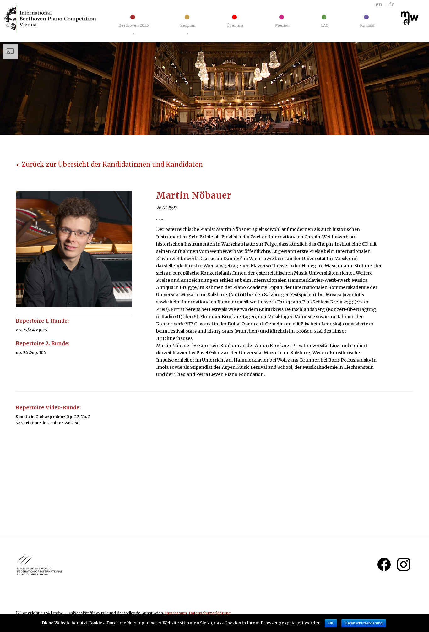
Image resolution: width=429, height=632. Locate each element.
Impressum (176, 613)
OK (331, 623)
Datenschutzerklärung (210, 613)
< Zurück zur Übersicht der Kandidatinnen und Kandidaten (109, 164)
